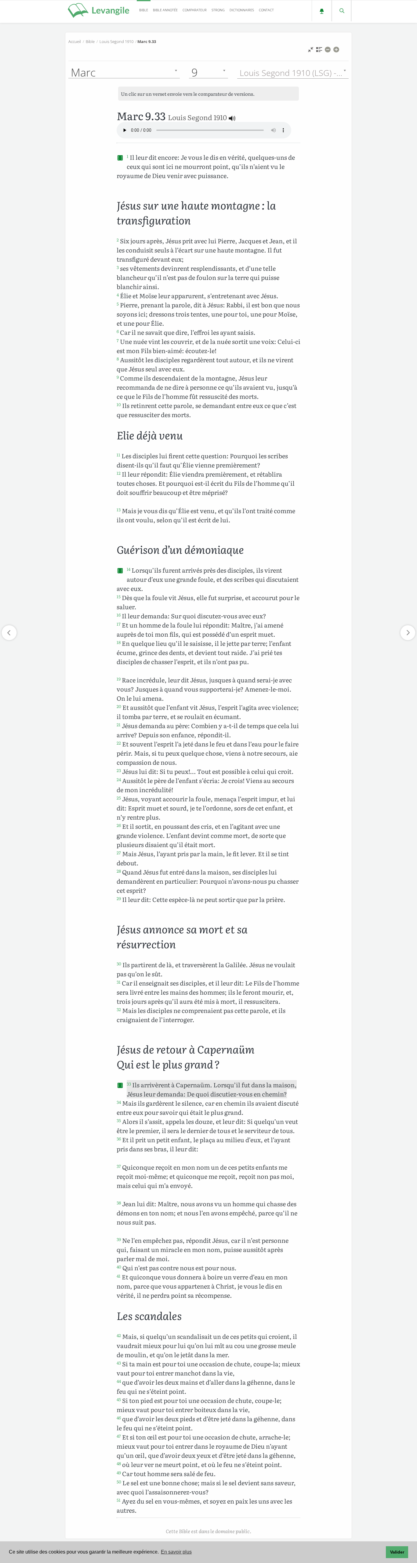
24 (119, 779)
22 (119, 743)
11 (118, 455)
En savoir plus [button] (176, 1551)
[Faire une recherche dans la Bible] (341, 10)
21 (119, 724)
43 (119, 1363)
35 (119, 1120)
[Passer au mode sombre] (321, 10)
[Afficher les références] (319, 51)
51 (119, 1500)
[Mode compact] (310, 51)
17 (119, 624)
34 (119, 1102)
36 (119, 1139)
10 (119, 404)
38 (119, 1203)
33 (129, 1084)
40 (119, 1267)
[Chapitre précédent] (9, 632)
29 (119, 898)
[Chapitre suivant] (407, 632)
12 (119, 473)
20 (119, 706)
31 (119, 982)
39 (119, 1239)
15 (119, 596)
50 (119, 1482)
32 (119, 1009)
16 (119, 615)
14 (128, 569)
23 (119, 770)
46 (119, 1418)
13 (119, 509)
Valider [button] (397, 1552)
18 (119, 642)
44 (119, 1381)
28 (119, 871)
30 (119, 963)
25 (119, 798)
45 (119, 1399)
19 (119, 679)
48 (119, 1463)
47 (119, 1436)
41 (119, 1276)
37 (119, 1166)
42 (119, 1335)
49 (119, 1472)
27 (119, 852)
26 (119, 825)
